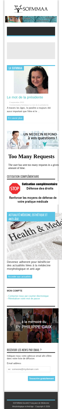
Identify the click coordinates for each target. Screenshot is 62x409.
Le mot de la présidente (25, 97)
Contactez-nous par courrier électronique (28, 296)
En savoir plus (15, 118)
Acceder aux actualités (19, 276)
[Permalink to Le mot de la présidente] (31, 93)
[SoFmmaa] (31, 10)
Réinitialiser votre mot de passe (24, 298)
